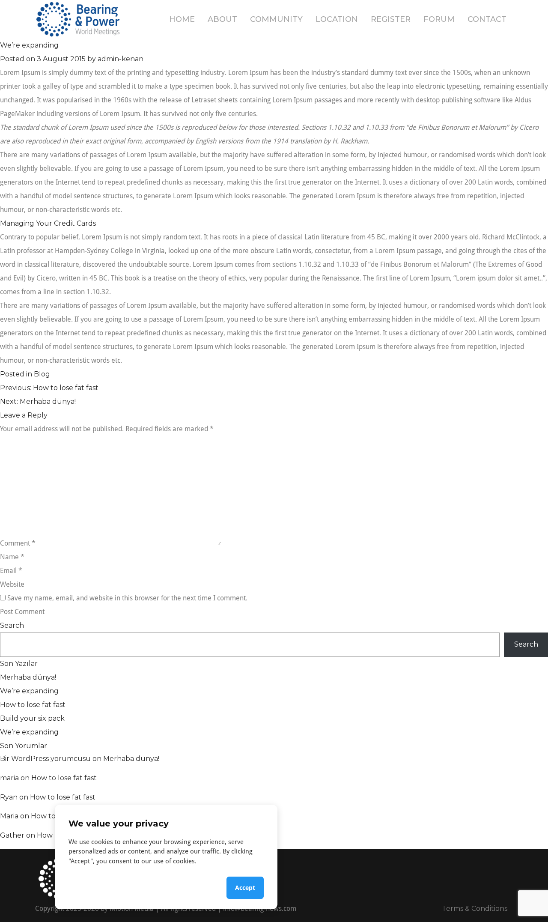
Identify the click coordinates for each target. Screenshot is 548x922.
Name (12, 557)
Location (337, 19)
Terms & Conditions (474, 908)
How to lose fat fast (33, 705)
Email (11, 571)
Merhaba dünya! (28, 677)
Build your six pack (32, 718)
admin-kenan (120, 59)
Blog (42, 374)
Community (276, 19)
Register (391, 19)
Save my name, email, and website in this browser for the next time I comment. (127, 598)
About (222, 19)
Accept (245, 887)
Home (182, 19)
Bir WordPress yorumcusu (45, 759)
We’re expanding (29, 691)
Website (12, 584)
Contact (487, 19)
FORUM (439, 19)
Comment (18, 543)
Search (12, 625)
